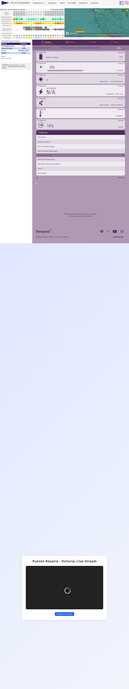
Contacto (94, 3)
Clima (62, 3)
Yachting (52, 3)
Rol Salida (72, 3)
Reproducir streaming (64, 614)
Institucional (38, 3)
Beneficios (83, 3)
